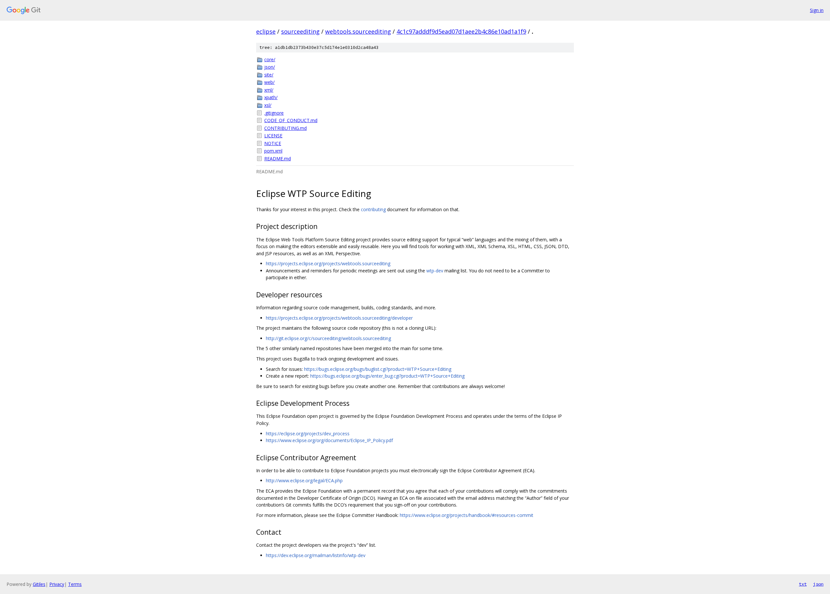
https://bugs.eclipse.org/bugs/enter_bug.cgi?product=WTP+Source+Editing (387, 376)
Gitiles (39, 584)
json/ (269, 67)
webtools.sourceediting (358, 31)
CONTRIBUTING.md (285, 128)
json (818, 584)
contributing (373, 209)
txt (803, 584)
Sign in (817, 10)
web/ (269, 82)
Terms (75, 584)
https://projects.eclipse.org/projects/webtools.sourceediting (328, 263)
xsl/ (267, 105)
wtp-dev (434, 271)
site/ (268, 75)
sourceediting (300, 31)
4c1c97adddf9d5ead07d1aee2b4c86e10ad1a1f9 (461, 31)
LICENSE (273, 135)
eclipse (266, 31)
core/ (269, 59)
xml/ (268, 90)
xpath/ (271, 97)
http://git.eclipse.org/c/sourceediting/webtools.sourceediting (328, 338)
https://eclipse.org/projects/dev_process (308, 433)
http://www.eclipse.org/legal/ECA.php (304, 480)
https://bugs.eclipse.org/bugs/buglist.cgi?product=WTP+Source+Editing (377, 369)
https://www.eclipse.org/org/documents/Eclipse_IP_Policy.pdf (329, 440)
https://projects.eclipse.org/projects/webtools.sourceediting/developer (339, 318)
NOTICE (272, 143)
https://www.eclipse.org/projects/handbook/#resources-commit (466, 515)
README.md (277, 158)
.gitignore (274, 113)
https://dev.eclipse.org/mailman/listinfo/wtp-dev (315, 555)
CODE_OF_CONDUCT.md (290, 120)
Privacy (56, 584)
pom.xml (273, 151)
